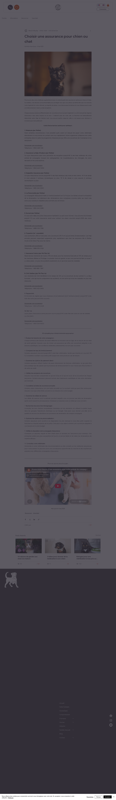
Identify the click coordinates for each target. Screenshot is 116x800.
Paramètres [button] (90, 797)
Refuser (98, 797)
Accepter (107, 797)
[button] (86, 373)
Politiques (10, 798)
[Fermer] (114, 797)
